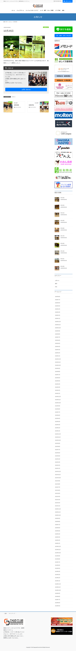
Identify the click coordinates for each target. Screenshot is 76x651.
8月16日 (62, 243)
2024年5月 (57, 380)
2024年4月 (57, 384)
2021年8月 (57, 484)
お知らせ (46, 27)
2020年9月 (57, 518)
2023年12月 (58, 396)
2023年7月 (57, 412)
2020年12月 (58, 509)
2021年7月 (57, 487)
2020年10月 (58, 515)
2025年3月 (57, 349)
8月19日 (62, 220)
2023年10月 (58, 402)
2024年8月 (57, 371)
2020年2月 (57, 540)
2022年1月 (57, 468)
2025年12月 (58, 321)
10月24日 (16, 105)
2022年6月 (57, 452)
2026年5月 (57, 306)
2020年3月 (57, 537)
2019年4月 (57, 571)
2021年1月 (57, 505)
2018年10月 (58, 590)
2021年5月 (57, 493)
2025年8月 (57, 334)
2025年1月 (57, 356)
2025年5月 (57, 343)
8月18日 (62, 228)
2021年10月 (58, 477)
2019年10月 (58, 552)
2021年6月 (57, 490)
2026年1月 (57, 318)
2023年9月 (57, 405)
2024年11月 (58, 362)
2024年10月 (58, 365)
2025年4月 (57, 346)
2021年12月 (58, 471)
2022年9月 (57, 443)
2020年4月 (57, 534)
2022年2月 (57, 465)
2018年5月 (57, 605)
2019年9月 (57, 555)
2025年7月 (57, 337)
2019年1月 (57, 580)
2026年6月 (57, 302)
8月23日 (62, 197)
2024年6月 (57, 377)
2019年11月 (58, 549)
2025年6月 (57, 340)
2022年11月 (58, 437)
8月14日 (62, 251)
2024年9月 (57, 368)
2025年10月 (58, 327)
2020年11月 (58, 512)
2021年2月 (57, 502)
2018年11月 (58, 587)
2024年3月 (57, 387)
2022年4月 (57, 459)
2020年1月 (57, 543)
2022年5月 (57, 455)
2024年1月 (57, 393)
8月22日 (62, 205)
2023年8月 (57, 409)
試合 (56, 286)
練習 (56, 283)
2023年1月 (57, 430)
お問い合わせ (68, 1)
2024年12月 (58, 359)
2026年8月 (57, 296)
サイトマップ (12, 613)
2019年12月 (58, 546)
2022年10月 (58, 440)
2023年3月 (57, 424)
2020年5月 (57, 530)
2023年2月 (57, 427)
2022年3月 (57, 462)
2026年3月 (57, 312)
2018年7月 (57, 599)
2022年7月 (57, 449)
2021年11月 (58, 474)
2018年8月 (57, 596)
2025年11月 (58, 324)
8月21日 (62, 213)
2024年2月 (57, 390)
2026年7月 (57, 299)
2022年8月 (57, 446)
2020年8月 (57, 521)
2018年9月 (57, 593)
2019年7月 (57, 562)
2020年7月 (57, 524)
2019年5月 (57, 568)
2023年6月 (57, 415)
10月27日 (31, 105)
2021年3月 (57, 499)
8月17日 (62, 235)
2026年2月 (57, 315)
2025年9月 (57, 331)
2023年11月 (58, 399)
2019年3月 (57, 574)
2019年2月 (57, 577)
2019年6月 (57, 565)
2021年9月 (57, 480)
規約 (6, 613)
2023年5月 (57, 418)
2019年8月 (57, 559)
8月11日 (62, 258)
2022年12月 (58, 434)
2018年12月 (58, 584)
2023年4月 (57, 421)
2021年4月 (57, 496)
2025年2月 (57, 352)
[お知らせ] (8, 106)
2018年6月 (57, 602)
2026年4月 (57, 309)
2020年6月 (57, 527)
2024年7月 (57, 374)
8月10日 (62, 266)
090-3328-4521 (58, 1)
